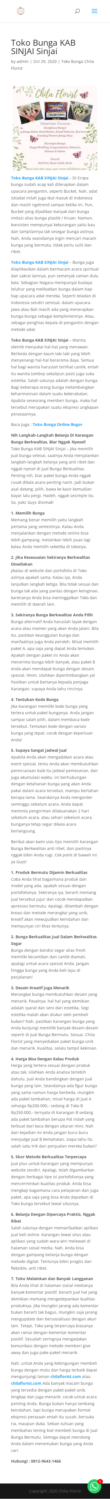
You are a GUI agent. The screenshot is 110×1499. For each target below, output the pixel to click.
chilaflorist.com (26, 1383)
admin (23, 61)
